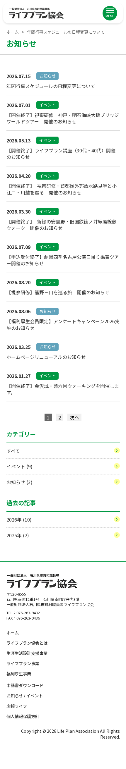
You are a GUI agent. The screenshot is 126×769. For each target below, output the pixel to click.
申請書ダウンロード (24, 685)
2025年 (17, 535)
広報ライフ (16, 706)
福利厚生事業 (18, 673)
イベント (19, 466)
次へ (74, 417)
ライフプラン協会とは (26, 643)
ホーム (12, 32)
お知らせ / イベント (24, 695)
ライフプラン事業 (22, 663)
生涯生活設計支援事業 (26, 653)
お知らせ (19, 482)
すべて (13, 451)
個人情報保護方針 (22, 716)
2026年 (19, 519)
